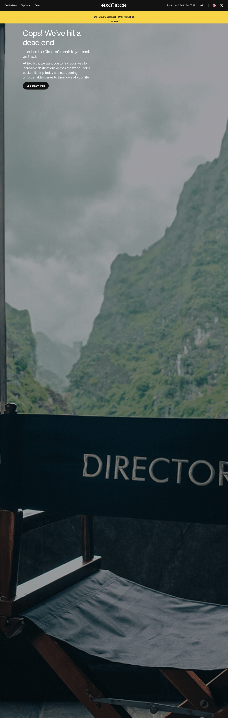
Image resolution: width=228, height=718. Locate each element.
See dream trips (36, 85)
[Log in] (221, 5)
